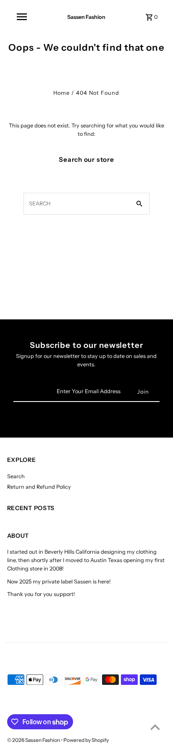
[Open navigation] (21, 16)
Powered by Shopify (86, 740)
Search (16, 476)
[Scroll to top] (155, 727)
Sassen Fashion (86, 17)
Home (61, 93)
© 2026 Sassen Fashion (34, 740)
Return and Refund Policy (39, 487)
